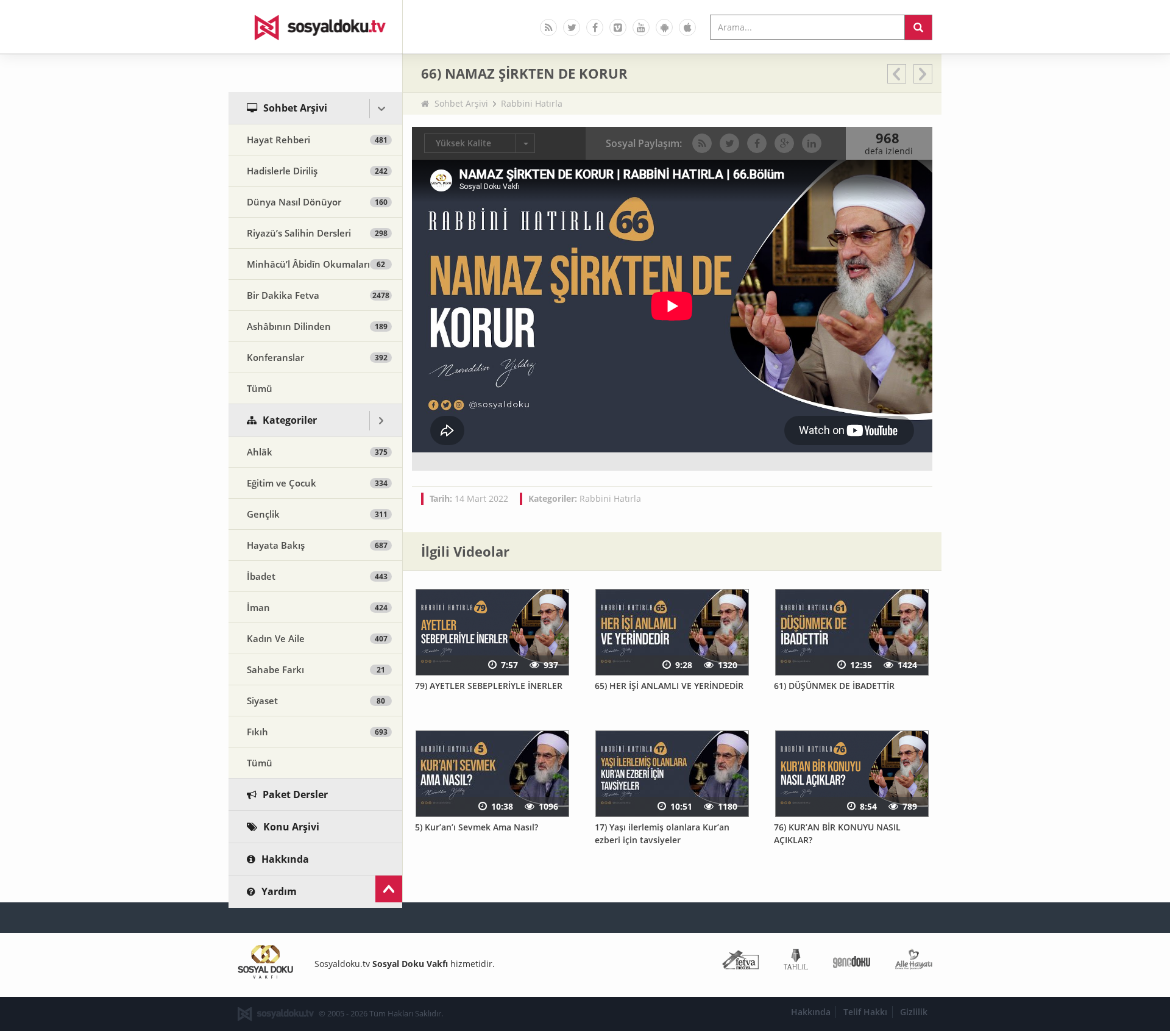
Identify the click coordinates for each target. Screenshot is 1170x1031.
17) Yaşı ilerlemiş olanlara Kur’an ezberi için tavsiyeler (662, 833)
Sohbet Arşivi (461, 103)
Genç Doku (851, 962)
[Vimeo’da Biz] (617, 27)
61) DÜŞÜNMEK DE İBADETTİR (834, 685)
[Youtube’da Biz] (641, 27)
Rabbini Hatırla (531, 103)
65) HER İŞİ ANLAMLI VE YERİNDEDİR (669, 685)
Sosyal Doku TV (316, 27)
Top (388, 889)
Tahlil (796, 962)
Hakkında (811, 1012)
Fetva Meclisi (740, 962)
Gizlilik (913, 1012)
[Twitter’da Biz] (571, 27)
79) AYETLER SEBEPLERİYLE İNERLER (488, 685)
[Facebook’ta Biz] (594, 27)
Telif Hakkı (865, 1012)
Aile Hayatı (913, 962)
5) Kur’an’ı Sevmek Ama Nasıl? (476, 827)
